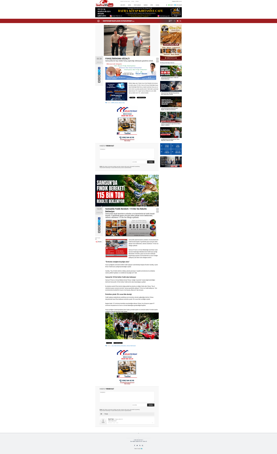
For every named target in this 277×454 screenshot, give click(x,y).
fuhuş (123, 102)
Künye (133, 1)
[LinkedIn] (99, 73)
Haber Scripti (137, 448)
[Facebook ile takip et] (134, 445)
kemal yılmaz (123, 345)
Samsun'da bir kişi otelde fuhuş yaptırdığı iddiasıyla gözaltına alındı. (129, 61)
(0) (114, 422)
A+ (157, 58)
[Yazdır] (99, 79)
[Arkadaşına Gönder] (99, 76)
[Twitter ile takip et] (137, 445)
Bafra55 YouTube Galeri (125, 1)
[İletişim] (177, 20)
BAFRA (112, 102)
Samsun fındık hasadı (131, 345)
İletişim (137, 1)
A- (157, 61)
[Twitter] (99, 71)
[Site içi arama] (180, 20)
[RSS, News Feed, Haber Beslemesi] (139, 445)
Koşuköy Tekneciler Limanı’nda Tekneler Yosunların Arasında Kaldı (119, 21)
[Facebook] (99, 68)
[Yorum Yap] (99, 81)
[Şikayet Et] (152, 423)
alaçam (120, 102)
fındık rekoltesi (117, 345)
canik (112, 345)
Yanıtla (110, 422)
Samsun (116, 102)
